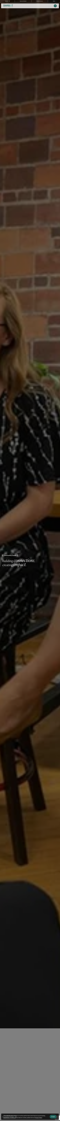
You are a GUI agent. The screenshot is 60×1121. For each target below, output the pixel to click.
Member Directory (40, 1)
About (54, 1)
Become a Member (23, 1)
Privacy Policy (38, 1117)
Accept (53, 1116)
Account (6, 1)
